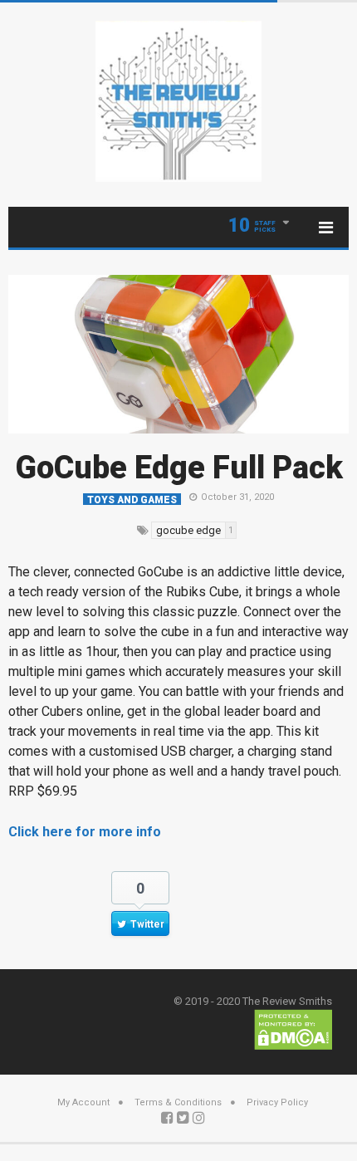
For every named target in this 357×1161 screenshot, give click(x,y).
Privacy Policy (277, 1102)
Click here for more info (84, 832)
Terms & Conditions (178, 1102)
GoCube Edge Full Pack (179, 467)
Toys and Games (132, 499)
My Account (83, 1102)
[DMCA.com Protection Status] (293, 1028)
